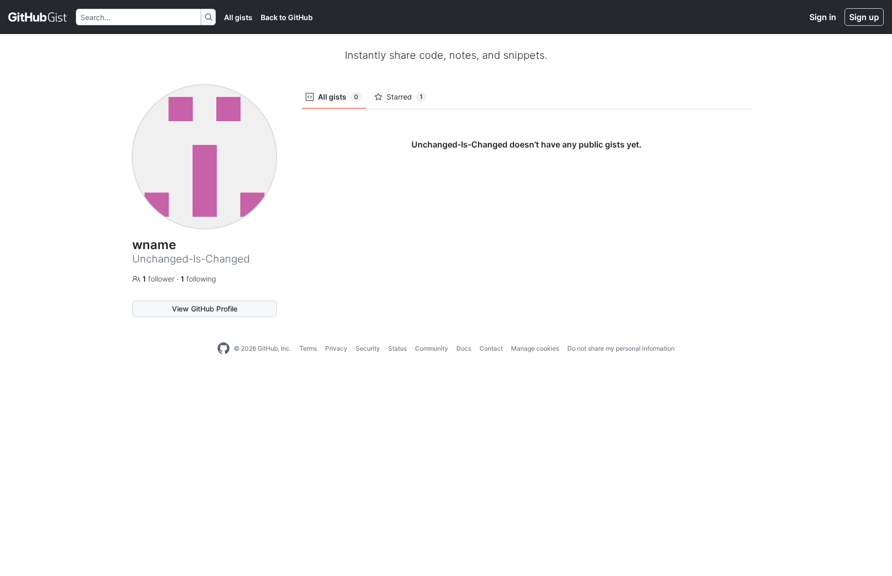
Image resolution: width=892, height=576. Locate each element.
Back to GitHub (287, 17)
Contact (491, 348)
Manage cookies (535, 348)
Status (397, 348)
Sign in (822, 17)
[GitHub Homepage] (223, 348)
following (198, 278)
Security (368, 348)
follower (159, 278)
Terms (308, 348)
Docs (463, 348)
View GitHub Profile (204, 308)
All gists (238, 17)
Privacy (336, 348)
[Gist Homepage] (38, 17)
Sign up (864, 17)
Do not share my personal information (621, 348)
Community (431, 348)
